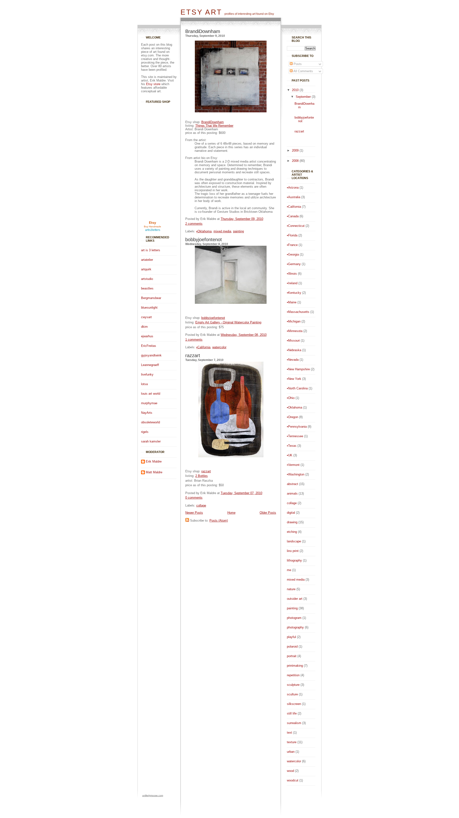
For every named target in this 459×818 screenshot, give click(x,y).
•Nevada (293, 359)
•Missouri (293, 340)
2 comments (193, 223)
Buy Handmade (152, 226)
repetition (293, 675)
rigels (144, 432)
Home (231, 512)
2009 (296, 150)
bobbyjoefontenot (203, 239)
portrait (291, 656)
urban (291, 751)
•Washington (295, 474)
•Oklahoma (294, 407)
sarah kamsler (151, 441)
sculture (292, 694)
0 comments (193, 497)
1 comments (193, 339)
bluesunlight (149, 307)
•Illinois (292, 273)
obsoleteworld (150, 422)
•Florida (292, 235)
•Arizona (293, 187)
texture (291, 742)
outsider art (294, 598)
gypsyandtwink (151, 355)
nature (291, 589)
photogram (294, 618)
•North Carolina (297, 388)
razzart (299, 131)
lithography (294, 560)
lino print (293, 551)
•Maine (291, 302)
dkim (144, 326)
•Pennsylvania (297, 426)
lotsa (144, 384)
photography (295, 627)
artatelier (147, 260)
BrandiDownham (202, 31)
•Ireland (292, 283)
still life (292, 713)
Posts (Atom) (218, 520)
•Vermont (293, 465)
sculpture (293, 685)
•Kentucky (294, 292)
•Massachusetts (298, 312)
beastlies (147, 288)
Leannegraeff (150, 365)
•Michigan (294, 321)
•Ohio (291, 398)
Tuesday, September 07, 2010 (241, 493)
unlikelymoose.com (152, 795)
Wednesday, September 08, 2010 (244, 335)
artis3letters (152, 230)
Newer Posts (194, 512)
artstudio (147, 279)
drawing (292, 522)
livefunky (147, 374)
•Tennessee (295, 436)
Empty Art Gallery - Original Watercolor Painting (228, 322)
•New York (294, 379)
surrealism (294, 723)
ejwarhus (147, 336)
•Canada (293, 216)
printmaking (295, 665)
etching (292, 532)
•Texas (291, 445)
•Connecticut (296, 226)
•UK (289, 455)
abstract (292, 484)
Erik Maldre (154, 461)
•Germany (294, 264)
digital (291, 512)
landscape (294, 541)
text (289, 732)
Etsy (152, 222)
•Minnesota (294, 331)
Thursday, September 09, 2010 (242, 219)
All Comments (303, 71)
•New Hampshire (298, 369)
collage (292, 503)
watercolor (294, 761)
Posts (297, 64)
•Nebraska (294, 350)
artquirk (146, 269)
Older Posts (268, 512)
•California (294, 206)
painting (292, 608)
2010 (296, 90)
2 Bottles (201, 476)
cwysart (146, 317)
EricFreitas (148, 346)
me (289, 570)
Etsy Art (201, 12)
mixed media (296, 579)
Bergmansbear (151, 298)
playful (291, 637)
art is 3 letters (150, 250)
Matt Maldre (154, 472)
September (304, 96)
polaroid (292, 646)
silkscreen (294, 704)
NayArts (146, 412)
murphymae (149, 403)
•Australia (293, 197)
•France (292, 245)
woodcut (292, 780)
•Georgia (293, 254)
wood (290, 771)
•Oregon (292, 417)
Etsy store (153, 84)
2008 (296, 161)
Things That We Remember (214, 125)
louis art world (150, 393)
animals (292, 493)
